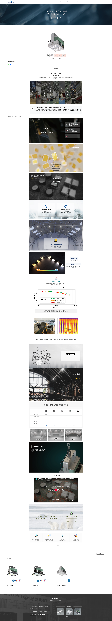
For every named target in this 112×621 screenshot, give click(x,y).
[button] (101, 2)
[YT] (43, 614)
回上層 (100, 553)
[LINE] (45, 614)
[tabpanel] (56, 14)
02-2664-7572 (34, 608)
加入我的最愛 (11, 61)
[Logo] (10, 2)
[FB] (40, 614)
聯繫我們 (34, 614)
